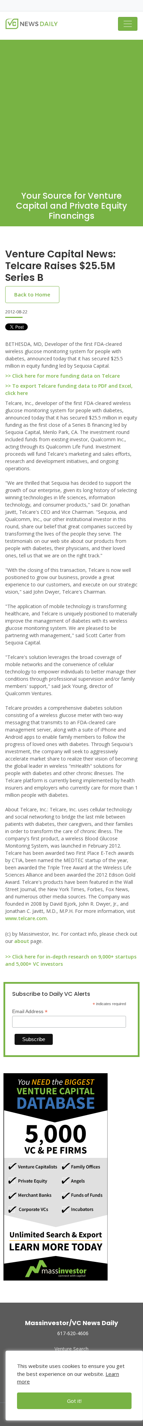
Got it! (74, 1400)
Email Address (30, 1011)
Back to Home (32, 294)
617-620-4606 (73, 1333)
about (21, 941)
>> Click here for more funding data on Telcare (62, 375)
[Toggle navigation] (127, 24)
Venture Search (71, 1348)
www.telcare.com (26, 918)
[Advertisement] (71, 111)
